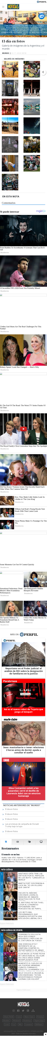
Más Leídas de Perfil (12, 930)
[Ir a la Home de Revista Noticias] (12, 6)
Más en (14, 634)
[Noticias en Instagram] (14, 1010)
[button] (43, 72)
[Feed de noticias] (28, 1010)
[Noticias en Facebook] (18, 1010)
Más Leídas (7, 869)
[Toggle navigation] (4, 6)
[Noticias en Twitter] (23, 1010)
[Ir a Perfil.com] (42, 2)
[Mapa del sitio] (33, 1010)
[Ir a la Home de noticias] (23, 1004)
